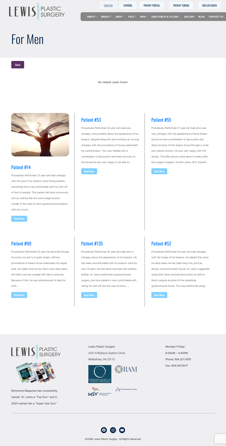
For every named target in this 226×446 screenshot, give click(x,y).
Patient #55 (161, 120)
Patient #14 (21, 167)
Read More (19, 218)
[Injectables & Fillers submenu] (179, 16)
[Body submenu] (123, 16)
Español (128, 5)
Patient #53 (91, 120)
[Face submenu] (135, 16)
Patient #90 (21, 243)
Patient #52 (161, 243)
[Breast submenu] (111, 16)
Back (17, 65)
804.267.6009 (183, 359)
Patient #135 (92, 243)
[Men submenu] (146, 16)
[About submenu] (96, 16)
